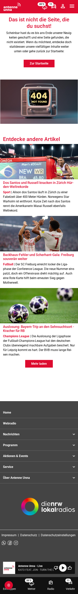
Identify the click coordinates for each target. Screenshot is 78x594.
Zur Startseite (39, 63)
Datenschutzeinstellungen (58, 535)
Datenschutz (28, 535)
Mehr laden (39, 363)
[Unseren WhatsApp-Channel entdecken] (4, 543)
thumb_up (69, 568)
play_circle (62, 567)
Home (7, 412)
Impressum (9, 535)
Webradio (9, 423)
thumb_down (56, 568)
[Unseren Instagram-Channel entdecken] (16, 543)
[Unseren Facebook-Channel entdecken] (10, 543)
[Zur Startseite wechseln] (12, 7)
